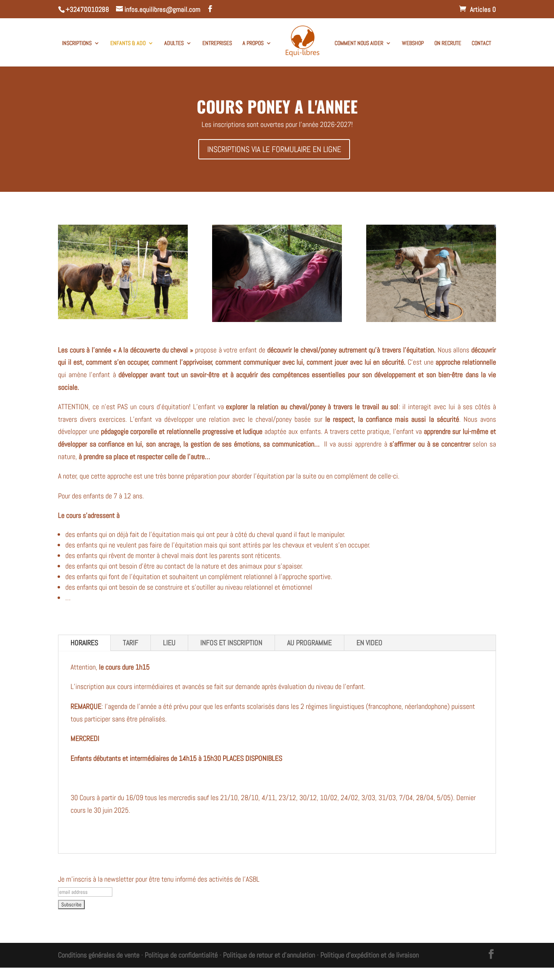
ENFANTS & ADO (128, 43)
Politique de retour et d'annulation (269, 954)
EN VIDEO (369, 642)
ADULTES (174, 43)
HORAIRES (84, 642)
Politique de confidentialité (181, 954)
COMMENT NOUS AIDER (359, 43)
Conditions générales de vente (99, 954)
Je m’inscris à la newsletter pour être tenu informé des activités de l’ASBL (159, 879)
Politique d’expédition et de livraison (369, 954)
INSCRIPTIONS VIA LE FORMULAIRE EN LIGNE (274, 149)
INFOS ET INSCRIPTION (231, 642)
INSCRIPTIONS (77, 43)
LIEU (169, 642)
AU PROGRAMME (309, 642)
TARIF (130, 642)
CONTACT (481, 43)
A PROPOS (253, 43)
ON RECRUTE (447, 43)
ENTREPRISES (217, 43)
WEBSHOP (413, 43)
